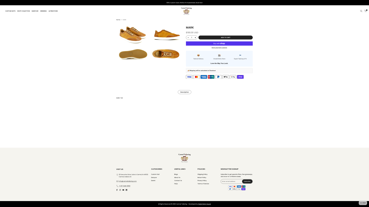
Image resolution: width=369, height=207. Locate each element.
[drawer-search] (361, 11)
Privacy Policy (202, 181)
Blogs (176, 174)
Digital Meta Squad (204, 204)
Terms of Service (203, 184)
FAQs (176, 184)
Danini (153, 181)
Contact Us (178, 181)
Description (184, 92)
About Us (177, 177)
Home (118, 20)
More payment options (219, 48)
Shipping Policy (202, 174)
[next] (247, 105)
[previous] (122, 105)
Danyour (154, 177)
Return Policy (202, 177)
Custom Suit (155, 174)
